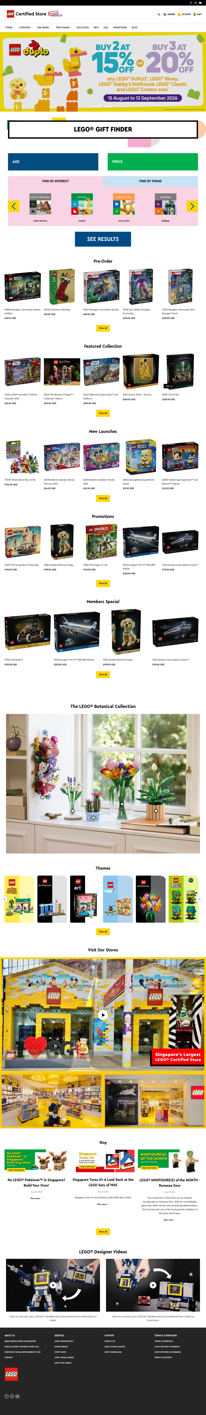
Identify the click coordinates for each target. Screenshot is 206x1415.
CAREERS (9, 1357)
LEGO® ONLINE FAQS (113, 1352)
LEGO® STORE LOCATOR (115, 1347)
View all (103, 328)
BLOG (134, 27)
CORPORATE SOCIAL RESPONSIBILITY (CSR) (23, 1352)
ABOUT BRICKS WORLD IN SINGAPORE (20, 1341)
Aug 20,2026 (36, 1192)
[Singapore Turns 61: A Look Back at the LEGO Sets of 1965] (103, 1161)
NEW (96, 27)
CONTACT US (110, 1341)
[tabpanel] (103, 72)
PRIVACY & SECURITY (163, 1357)
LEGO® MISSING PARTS (64, 1341)
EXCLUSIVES (83, 27)
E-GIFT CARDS (60, 1352)
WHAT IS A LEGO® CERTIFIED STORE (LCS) (22, 1347)
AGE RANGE (43, 27)
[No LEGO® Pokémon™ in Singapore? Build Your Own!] (36, 1161)
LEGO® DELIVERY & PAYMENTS (167, 1347)
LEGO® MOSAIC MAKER (64, 1357)
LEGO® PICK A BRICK (63, 1363)
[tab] (95, 106)
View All (103, 413)
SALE (105, 27)
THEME (8, 27)
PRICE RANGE (63, 27)
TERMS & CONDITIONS (164, 1341)
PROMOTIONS (120, 27)
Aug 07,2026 (169, 1192)
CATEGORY (24, 27)
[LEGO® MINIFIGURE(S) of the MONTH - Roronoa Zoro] (169, 1161)
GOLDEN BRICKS (61, 1347)
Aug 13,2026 (103, 1192)
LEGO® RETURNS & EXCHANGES (168, 1352)
